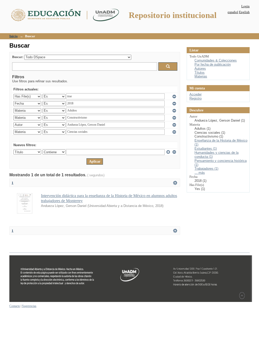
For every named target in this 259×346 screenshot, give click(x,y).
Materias (201, 76)
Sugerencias (29, 306)
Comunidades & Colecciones (216, 60)
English (244, 12)
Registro (195, 98)
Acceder (195, 94)
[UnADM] (130, 301)
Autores (200, 68)
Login (245, 6)
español (233, 12)
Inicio (13, 36)
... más (200, 173)
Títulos (200, 72)
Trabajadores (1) (206, 168)
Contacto (14, 306)
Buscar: (17, 57)
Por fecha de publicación (213, 64)
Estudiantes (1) (206, 148)
